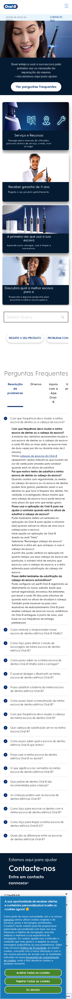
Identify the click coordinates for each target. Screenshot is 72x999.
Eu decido (33, 989)
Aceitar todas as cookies (33, 972)
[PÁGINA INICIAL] (11, 6)
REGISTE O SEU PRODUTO (25, 338)
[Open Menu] (66, 6)
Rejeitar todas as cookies (33, 981)
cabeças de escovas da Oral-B (38, 456)
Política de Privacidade (33, 948)
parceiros (9, 919)
